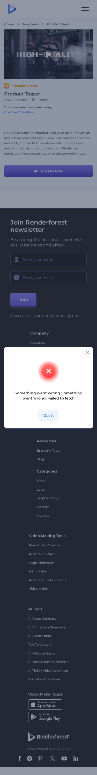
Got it (48, 415)
